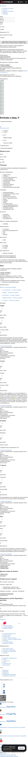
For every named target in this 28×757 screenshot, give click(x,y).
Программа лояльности (9, 675)
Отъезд (2, 19)
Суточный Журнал (8, 642)
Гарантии (5, 640)
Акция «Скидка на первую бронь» (12, 639)
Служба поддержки (8, 627)
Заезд (1, 16)
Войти (21, 1)
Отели (4, 659)
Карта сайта (3, 753)
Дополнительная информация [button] (8, 255)
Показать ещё (4, 566)
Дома (4, 662)
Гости (1, 22)
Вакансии (5, 671)
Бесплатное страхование (9, 651)
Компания (5, 670)
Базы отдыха (6, 665)
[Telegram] (4, 683)
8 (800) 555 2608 (7, 628)
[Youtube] (4, 691)
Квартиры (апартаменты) (9, 658)
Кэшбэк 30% (6, 636)
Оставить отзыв (4, 568)
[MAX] (4, 687)
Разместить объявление (9, 650)
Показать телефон (5, 65)
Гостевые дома (7, 663)
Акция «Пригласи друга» (10, 637)
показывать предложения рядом (10, 282)
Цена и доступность (5, 56)
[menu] (26, 2)
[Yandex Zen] (4, 693)
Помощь (5, 652)
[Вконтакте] (4, 689)
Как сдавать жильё (8, 648)
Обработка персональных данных (9, 756)
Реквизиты (6, 673)
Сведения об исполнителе (7, 593)
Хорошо (21, 748)
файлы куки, (12, 746)
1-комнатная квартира (6, 346)
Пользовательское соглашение (8, 755)
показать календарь (5, 272)
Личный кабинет (7, 625)
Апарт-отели (6, 660)
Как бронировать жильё (9, 633)
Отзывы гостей (7, 635)
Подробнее (3, 619)
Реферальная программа (9, 674)
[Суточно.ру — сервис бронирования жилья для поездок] (7, 2)
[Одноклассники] (4, 685)
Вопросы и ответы (8, 643)
